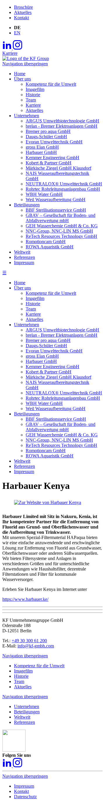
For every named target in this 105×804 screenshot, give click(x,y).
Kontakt (21, 17)
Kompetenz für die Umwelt (51, 293)
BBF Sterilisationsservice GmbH (56, 419)
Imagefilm (35, 298)
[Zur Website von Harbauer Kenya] (47, 502)
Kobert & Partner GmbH (48, 371)
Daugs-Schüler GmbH (46, 345)
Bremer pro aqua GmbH (48, 340)
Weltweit (22, 461)
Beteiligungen (27, 413)
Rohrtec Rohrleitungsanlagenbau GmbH (63, 398)
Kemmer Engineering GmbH (52, 366)
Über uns (22, 287)
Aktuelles (23, 12)
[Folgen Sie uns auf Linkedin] (7, 47)
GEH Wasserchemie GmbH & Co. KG (62, 434)
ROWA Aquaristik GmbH (50, 455)
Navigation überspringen (25, 63)
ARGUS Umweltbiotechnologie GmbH (62, 329)
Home (19, 282)
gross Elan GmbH (42, 356)
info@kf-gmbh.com (36, 645)
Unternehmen (26, 324)
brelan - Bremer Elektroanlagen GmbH (61, 335)
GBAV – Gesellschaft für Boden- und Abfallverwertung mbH (60, 427)
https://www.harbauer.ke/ (25, 599)
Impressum (24, 471)
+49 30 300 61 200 (29, 640)
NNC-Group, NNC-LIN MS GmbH (59, 440)
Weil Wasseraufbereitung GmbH (55, 408)
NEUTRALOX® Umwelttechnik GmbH (64, 392)
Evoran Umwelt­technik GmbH (54, 350)
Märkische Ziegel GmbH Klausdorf (58, 377)
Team (31, 308)
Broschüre (23, 7)
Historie (33, 303)
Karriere (10, 53)
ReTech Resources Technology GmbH (61, 445)
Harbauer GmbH (41, 361)
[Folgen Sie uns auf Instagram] (17, 47)
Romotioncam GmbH (46, 450)
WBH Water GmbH (44, 403)
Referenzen (24, 466)
